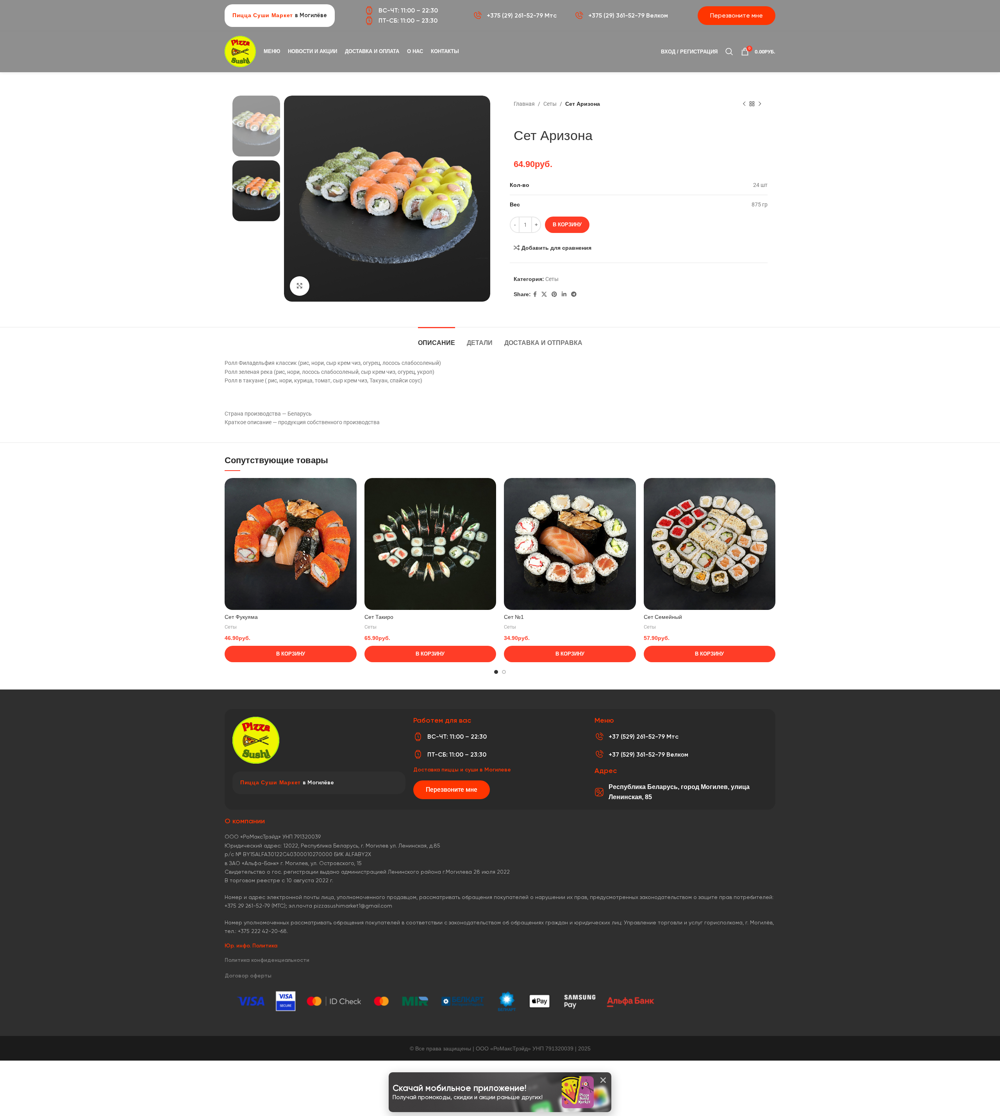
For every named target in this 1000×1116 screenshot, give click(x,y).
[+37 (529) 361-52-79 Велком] (599, 754)
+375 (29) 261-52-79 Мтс (522, 15)
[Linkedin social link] (564, 294)
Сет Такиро (378, 617)
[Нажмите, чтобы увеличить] (299, 286)
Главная (524, 104)
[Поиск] (729, 51)
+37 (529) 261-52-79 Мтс (644, 736)
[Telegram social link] (574, 294)
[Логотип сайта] (240, 51)
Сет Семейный (663, 617)
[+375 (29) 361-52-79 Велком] (579, 15)
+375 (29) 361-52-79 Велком (628, 15)
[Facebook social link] (535, 294)
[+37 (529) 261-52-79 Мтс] (599, 736)
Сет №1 (514, 617)
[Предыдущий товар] (744, 104)
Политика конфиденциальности (267, 960)
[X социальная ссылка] (544, 294)
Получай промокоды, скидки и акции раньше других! (468, 1097)
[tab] (436, 339)
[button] (603, 1080)
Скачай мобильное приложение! (460, 1088)
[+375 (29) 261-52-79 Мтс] (477, 15)
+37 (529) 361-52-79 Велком (648, 754)
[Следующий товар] (760, 104)
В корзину (567, 224)
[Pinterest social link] (554, 294)
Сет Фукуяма (241, 617)
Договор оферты (248, 975)
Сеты (550, 104)
